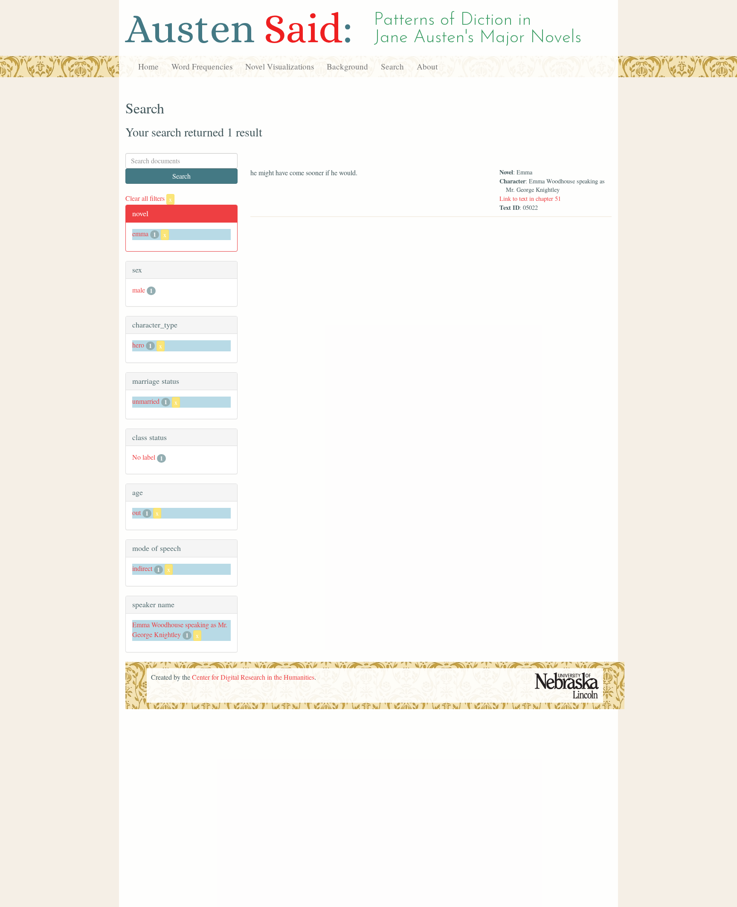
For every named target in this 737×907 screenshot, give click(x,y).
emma (140, 233)
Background (347, 66)
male (138, 289)
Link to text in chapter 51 (530, 198)
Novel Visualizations (279, 66)
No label (143, 456)
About (427, 66)
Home (148, 66)
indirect (142, 568)
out (136, 512)
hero (138, 344)
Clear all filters (148, 198)
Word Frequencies (201, 66)
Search (392, 66)
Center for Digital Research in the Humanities (253, 676)
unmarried (146, 401)
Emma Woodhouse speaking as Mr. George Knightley (179, 629)
